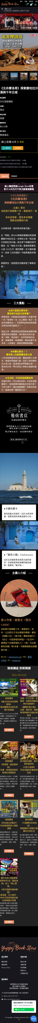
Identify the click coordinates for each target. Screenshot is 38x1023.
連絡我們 (4, 964)
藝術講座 (29, 820)
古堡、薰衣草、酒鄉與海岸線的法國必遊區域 (29, 712)
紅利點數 (23, 967)
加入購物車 (6, 148)
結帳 (36, 1)
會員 (21, 1)
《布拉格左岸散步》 (9, 821)
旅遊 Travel (8, 9)
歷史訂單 (23, 962)
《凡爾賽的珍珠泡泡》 (29, 821)
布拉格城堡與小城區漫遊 (9, 827)
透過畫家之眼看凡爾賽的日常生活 (29, 829)
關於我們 (4, 962)
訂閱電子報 (24, 973)
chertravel (16, 660)
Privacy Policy (5, 967)
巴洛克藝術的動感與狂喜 (29, 771)
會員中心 (23, 970)
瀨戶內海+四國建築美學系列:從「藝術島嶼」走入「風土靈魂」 (9, 882)
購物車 (31, 1)
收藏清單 (23, 964)
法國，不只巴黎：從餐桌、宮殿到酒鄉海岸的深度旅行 (29, 701)
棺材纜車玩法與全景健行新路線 (9, 708)
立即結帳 (18, 148)
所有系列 (14, 176)
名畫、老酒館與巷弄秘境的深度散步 (9, 771)
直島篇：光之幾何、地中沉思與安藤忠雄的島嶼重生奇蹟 (9, 897)
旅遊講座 (9, 698)
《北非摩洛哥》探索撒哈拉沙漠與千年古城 (16, 11)
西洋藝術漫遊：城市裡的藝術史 (29, 762)
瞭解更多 (10, 730)
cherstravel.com (15, 657)
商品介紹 (5, 176)
